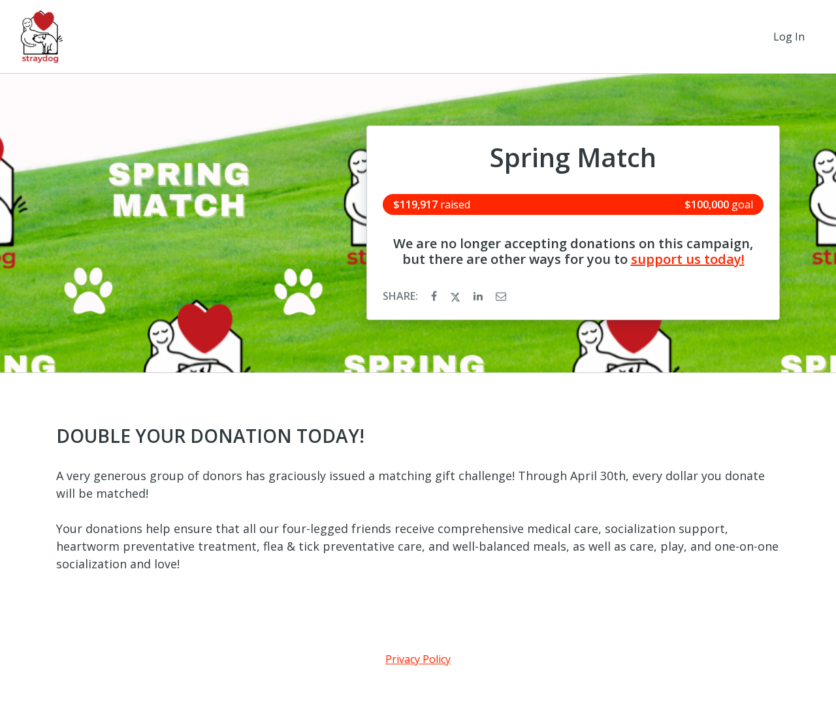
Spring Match (573, 157)
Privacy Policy (418, 659)
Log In (789, 36)
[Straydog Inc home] (42, 36)
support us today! (688, 259)
